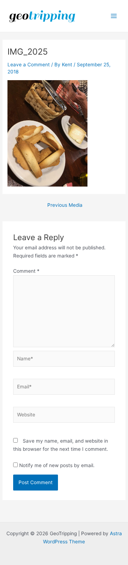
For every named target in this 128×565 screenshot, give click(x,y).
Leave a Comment (28, 64)
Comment (26, 271)
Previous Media (64, 205)
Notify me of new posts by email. (57, 465)
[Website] (64, 416)
